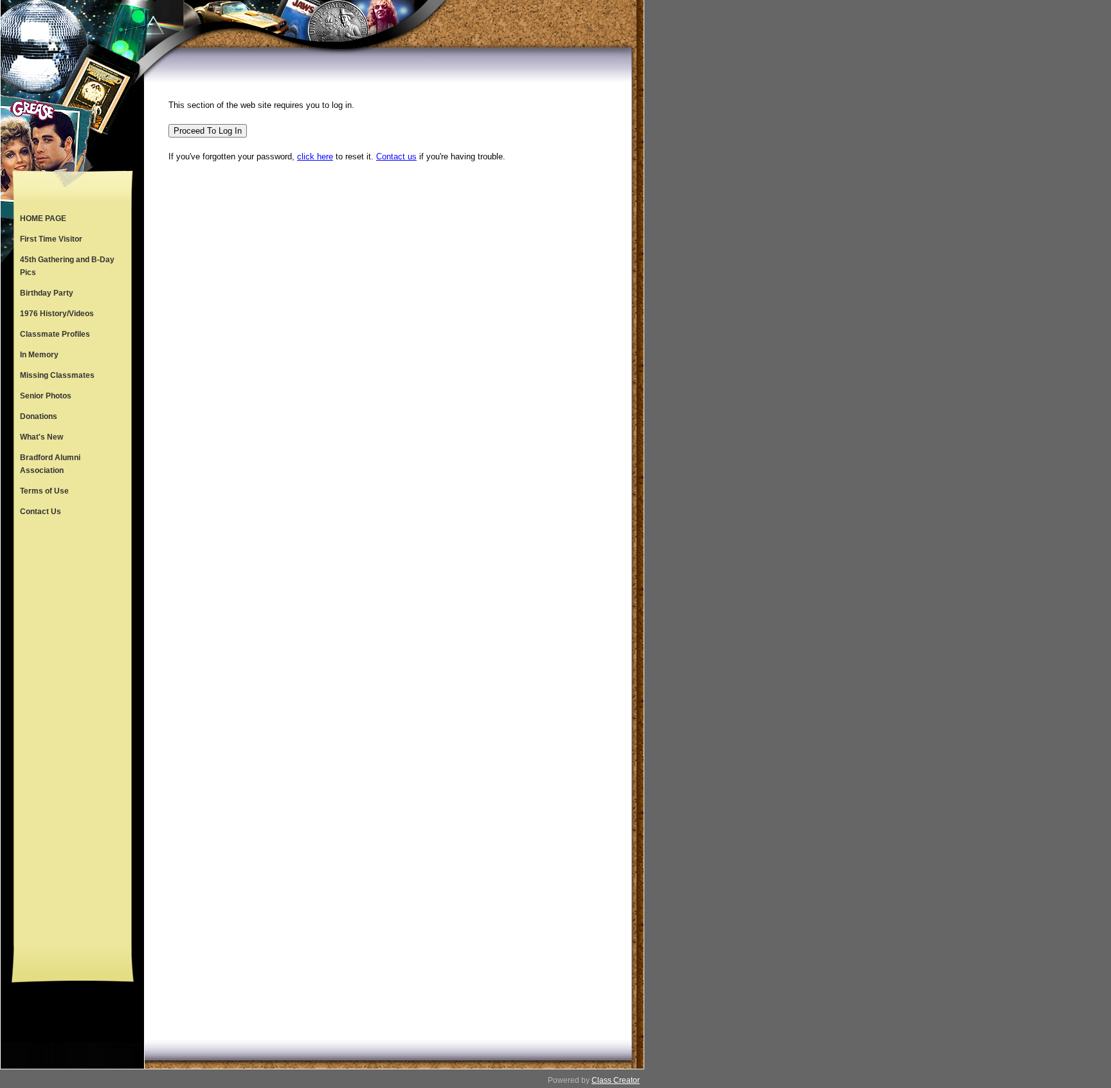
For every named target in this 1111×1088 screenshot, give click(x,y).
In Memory (39, 354)
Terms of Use (44, 490)
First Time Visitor (51, 239)
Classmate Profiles (55, 334)
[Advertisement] (72, 734)
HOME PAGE (43, 218)
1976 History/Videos (57, 313)
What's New (41, 437)
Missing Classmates (57, 375)
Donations (38, 416)
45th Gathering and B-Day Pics (67, 266)
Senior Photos (45, 395)
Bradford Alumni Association (50, 464)
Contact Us (40, 511)
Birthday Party (46, 293)
